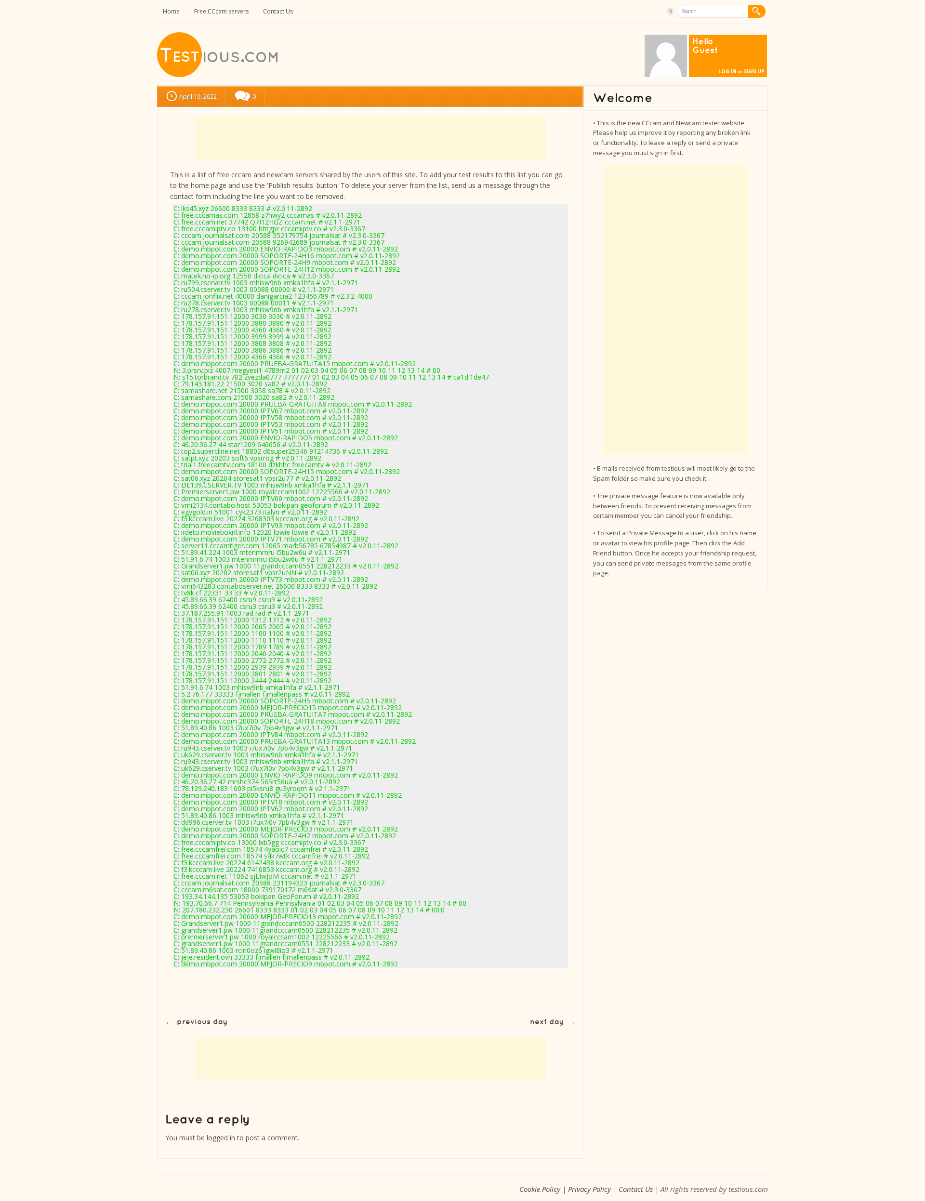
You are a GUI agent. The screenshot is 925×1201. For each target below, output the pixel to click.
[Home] (218, 75)
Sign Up (754, 71)
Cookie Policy (539, 1189)
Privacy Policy (589, 1189)
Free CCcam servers (221, 11)
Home (171, 11)
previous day (202, 1022)
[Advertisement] (370, 138)
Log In (727, 71)
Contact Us (278, 11)
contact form (190, 196)
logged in (221, 1137)
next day (547, 1022)
